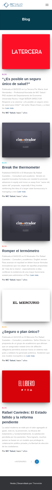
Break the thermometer (21, 167)
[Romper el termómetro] (26, 223)
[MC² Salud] (13, 4)
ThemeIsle (37, 483)
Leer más (9, 108)
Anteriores (21, 462)
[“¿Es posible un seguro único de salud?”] (26, 51)
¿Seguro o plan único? (20, 332)
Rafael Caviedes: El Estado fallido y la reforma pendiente (24, 417)
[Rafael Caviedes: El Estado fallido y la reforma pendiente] (26, 386)
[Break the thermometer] (26, 140)
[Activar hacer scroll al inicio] (46, 484)
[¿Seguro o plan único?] (26, 306)
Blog (4, 74)
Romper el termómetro (20, 251)
